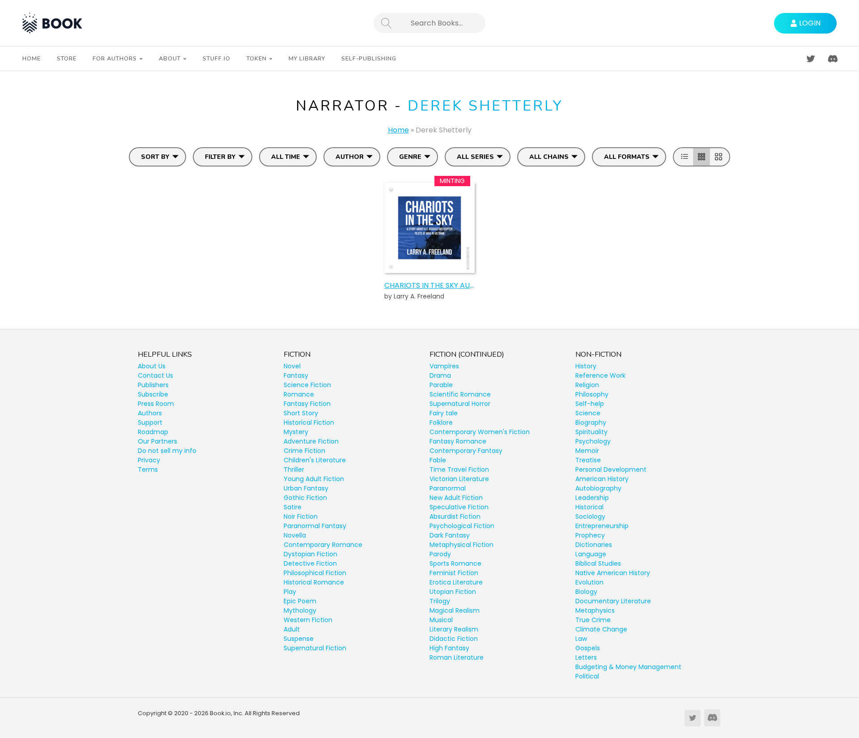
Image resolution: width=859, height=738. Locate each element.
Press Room (156, 403)
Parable (441, 384)
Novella (295, 535)
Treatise (588, 460)
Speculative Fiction (459, 507)
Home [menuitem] (31, 59)
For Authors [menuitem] (115, 59)
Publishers (153, 384)
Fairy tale (444, 413)
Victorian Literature (459, 478)
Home (398, 130)
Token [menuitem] (257, 59)
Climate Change (601, 629)
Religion (587, 384)
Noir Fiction (301, 516)
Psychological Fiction (462, 525)
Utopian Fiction (453, 591)
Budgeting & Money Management (628, 666)
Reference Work (600, 375)
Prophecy (590, 535)
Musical (441, 619)
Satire (293, 507)
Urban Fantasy (306, 488)
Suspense (299, 638)
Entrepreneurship (602, 525)
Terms (148, 469)
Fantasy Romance (458, 441)
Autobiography (598, 488)
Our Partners (157, 441)
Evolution (589, 582)
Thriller (294, 469)
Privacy (149, 460)
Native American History (612, 572)
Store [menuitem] (67, 59)
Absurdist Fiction (455, 516)
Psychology (593, 441)
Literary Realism (454, 629)
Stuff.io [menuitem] (216, 59)
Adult (292, 629)
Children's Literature (315, 460)
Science (587, 413)
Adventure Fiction (311, 441)
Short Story (301, 413)
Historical (589, 507)
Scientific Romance (460, 394)
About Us (152, 366)
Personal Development (610, 469)
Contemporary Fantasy (466, 450)
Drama (440, 375)
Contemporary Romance (323, 544)
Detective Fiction (310, 563)
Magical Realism (455, 610)
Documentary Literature (613, 601)
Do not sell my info (167, 450)
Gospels (587, 648)
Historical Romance (314, 582)
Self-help (589, 403)
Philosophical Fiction (315, 572)
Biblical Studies (598, 563)
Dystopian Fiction (310, 554)
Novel (292, 366)
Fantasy (296, 375)
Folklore (441, 422)
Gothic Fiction (305, 497)
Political (587, 676)
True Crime (593, 619)
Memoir (587, 450)
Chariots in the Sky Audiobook (429, 285)
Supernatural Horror (460, 403)
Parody (440, 554)
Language (590, 554)
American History (602, 478)
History (585, 366)
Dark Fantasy (450, 535)
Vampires (444, 366)
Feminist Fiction (454, 572)
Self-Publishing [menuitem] (368, 59)
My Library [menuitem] (307, 59)
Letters (586, 657)
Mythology (300, 610)
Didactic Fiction (454, 638)
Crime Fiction (304, 450)
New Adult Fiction (456, 497)
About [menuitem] (170, 59)
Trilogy (440, 601)
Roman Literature (457, 657)
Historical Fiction (309, 422)
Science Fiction (307, 384)
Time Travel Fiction (459, 469)
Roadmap (153, 431)
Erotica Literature (456, 582)
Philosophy (591, 394)
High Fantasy (449, 648)
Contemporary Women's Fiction (480, 431)
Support (150, 422)
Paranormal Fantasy (315, 525)
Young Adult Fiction (314, 478)
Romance (299, 394)
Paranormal (448, 488)
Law (581, 638)
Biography (590, 422)
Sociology (590, 516)
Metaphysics (595, 610)
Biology (586, 591)
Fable (438, 460)
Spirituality (591, 431)
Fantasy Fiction (307, 403)
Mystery (296, 431)
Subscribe (153, 394)
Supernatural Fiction (315, 648)
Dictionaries (593, 544)
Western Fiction (308, 619)
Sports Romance (455, 563)
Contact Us (155, 375)
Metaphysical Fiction (461, 544)
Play (290, 591)
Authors (150, 413)
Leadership (592, 497)
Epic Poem (300, 601)
